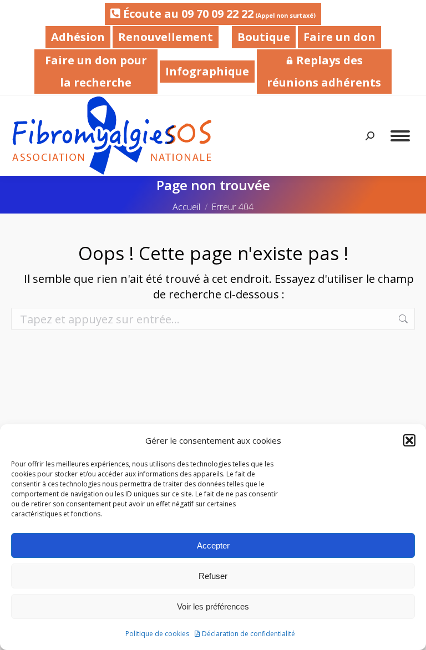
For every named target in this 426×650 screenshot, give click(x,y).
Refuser (213, 576)
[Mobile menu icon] (400, 136)
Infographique (207, 71)
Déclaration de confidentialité (248, 633)
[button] (409, 440)
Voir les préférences (213, 606)
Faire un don (339, 36)
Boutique (263, 36)
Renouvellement (165, 36)
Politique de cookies (157, 633)
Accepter (213, 545)
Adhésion (78, 36)
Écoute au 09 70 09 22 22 (218, 13)
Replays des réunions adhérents (324, 71)
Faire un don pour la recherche (96, 71)
